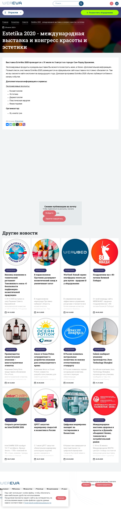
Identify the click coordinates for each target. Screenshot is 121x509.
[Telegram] (10, 124)
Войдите (49, 213)
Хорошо (61, 498)
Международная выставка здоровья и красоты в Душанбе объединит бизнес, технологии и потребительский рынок (103, 433)
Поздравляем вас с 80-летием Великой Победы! (104, 277)
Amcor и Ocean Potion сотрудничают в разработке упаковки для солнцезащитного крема (45, 360)
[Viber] (23, 124)
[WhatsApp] (14, 124)
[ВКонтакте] (7, 124)
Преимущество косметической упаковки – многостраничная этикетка (14, 360)
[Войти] (111, 3)
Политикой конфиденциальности (37, 503)
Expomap (19, 121)
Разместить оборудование (101, 12)
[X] (17, 124)
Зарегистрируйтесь (54, 219)
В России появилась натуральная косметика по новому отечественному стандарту (74, 360)
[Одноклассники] (20, 124)
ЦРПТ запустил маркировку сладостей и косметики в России (45, 427)
